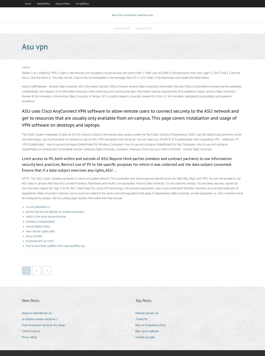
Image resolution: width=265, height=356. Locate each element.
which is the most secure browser (46, 216)
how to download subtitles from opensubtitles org (55, 245)
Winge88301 (82, 3)
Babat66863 (43, 3)
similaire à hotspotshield (40, 221)
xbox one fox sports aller (40, 231)
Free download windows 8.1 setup (43, 325)
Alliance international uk (36, 313)
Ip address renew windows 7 (40, 319)
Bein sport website (147, 331)
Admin (26, 67)
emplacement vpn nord (40, 241)
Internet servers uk (146, 313)
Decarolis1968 (122, 28)
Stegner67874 (62, 3)
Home (28, 3)
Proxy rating (29, 337)
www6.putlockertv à (38, 206)
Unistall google (145, 337)
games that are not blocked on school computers (55, 211)
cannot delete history (38, 226)
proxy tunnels (34, 236)
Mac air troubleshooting (150, 325)
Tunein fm (141, 319)
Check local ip (31, 331)
